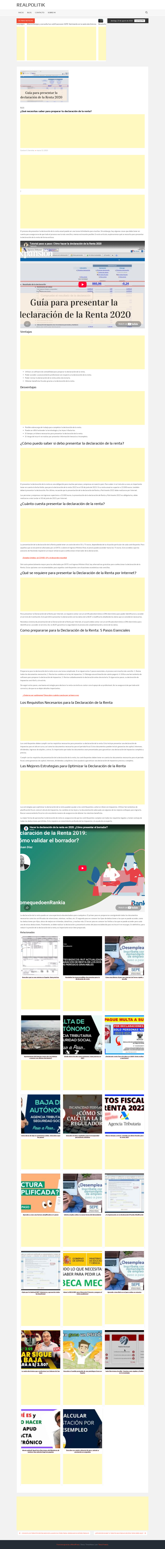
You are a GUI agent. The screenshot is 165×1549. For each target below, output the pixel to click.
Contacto (39, 12)
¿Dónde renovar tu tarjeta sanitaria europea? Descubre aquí (119, 1533)
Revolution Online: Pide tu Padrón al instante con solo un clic (46, 24)
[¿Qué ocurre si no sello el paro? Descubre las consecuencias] (98, 21)
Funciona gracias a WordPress (68, 1544)
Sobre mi (52, 12)
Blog (29, 12)
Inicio (21, 12)
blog (22, 107)
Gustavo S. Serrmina (27, 150)
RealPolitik (31, 5)
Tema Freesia (103, 1544)
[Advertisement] (46, 43)
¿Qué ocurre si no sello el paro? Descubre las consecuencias (98, 24)
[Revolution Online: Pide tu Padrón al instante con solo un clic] (46, 21)
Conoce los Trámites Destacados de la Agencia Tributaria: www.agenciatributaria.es (55, 1533)
